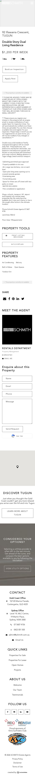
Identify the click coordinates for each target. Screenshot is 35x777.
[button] (17, 467)
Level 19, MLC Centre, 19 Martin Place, (19, 617)
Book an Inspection (14, 69)
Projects (17, 670)
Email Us (19, 640)
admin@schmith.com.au (19, 635)
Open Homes (17, 665)
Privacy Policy (17, 759)
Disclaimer (17, 763)
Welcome (17, 685)
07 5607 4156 (19, 625)
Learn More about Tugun (17, 513)
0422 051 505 (19, 630)
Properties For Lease (17, 660)
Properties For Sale (17, 655)
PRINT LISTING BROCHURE (18, 236)
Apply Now (10, 79)
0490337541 (7, 355)
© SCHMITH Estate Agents (17, 755)
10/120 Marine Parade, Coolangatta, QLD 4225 (18, 602)
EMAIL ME (8, 358)
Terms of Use (17, 767)
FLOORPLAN (18, 244)
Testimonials (17, 695)
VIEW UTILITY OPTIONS (17, 569)
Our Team (17, 690)
